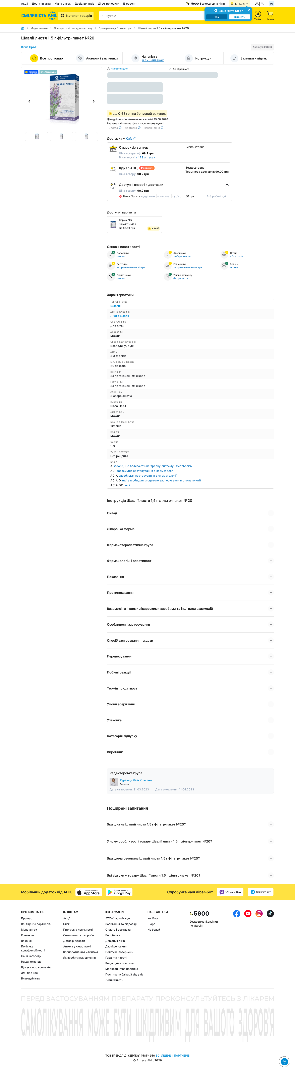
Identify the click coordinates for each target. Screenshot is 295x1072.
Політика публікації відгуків (124, 974)
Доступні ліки (41, 3)
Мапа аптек (63, 3)
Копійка (153, 918)
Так (216, 17)
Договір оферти (74, 940)
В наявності (137, 157)
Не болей (154, 929)
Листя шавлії (119, 315)
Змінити (239, 17)
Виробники (112, 935)
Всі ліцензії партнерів (36, 924)
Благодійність (30, 978)
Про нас (26, 918)
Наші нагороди (31, 956)
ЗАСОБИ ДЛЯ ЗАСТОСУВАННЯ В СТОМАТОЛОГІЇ (145, 470)
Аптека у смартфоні (77, 946)
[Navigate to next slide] (94, 101)
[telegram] (260, 892)
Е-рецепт (129, 3)
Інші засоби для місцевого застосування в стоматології (161, 480)
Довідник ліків (84, 3)
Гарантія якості (115, 957)
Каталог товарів (79, 16)
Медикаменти (39, 28)
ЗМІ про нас (29, 972)
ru (262, 3)
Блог (66, 924)
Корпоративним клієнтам (80, 952)
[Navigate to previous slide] (29, 101)
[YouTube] (247, 946)
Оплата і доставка (118, 929)
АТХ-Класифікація (117, 918)
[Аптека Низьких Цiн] (39, 16)
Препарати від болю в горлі (115, 28)
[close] (249, 9)
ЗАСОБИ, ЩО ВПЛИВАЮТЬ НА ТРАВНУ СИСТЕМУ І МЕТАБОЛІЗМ (153, 466)
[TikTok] (270, 946)
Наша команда (31, 961)
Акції (24, 3)
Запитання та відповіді (120, 924)
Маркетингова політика (121, 968)
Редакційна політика (119, 963)
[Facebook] (236, 946)
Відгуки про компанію (36, 967)
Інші (127, 485)
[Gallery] (61, 101)
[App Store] (88, 892)
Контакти (27, 935)
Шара (151, 924)
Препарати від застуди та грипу (73, 28)
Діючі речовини (108, 3)
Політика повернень (119, 952)
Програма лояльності (78, 929)
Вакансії (26, 940)
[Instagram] (259, 946)
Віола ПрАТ (29, 47)
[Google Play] (119, 892)
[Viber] (230, 892)
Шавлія (115, 305)
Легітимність (114, 980)
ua (257, 3)
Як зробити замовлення (79, 957)
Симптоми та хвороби (78, 935)
